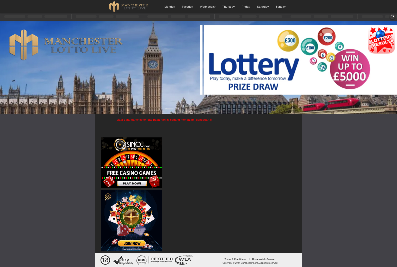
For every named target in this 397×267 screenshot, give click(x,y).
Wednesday (207, 6)
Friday (246, 6)
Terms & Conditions (235, 259)
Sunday (281, 6)
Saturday (263, 6)
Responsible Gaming (263, 259)
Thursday (228, 6)
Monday (169, 6)
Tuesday (187, 6)
